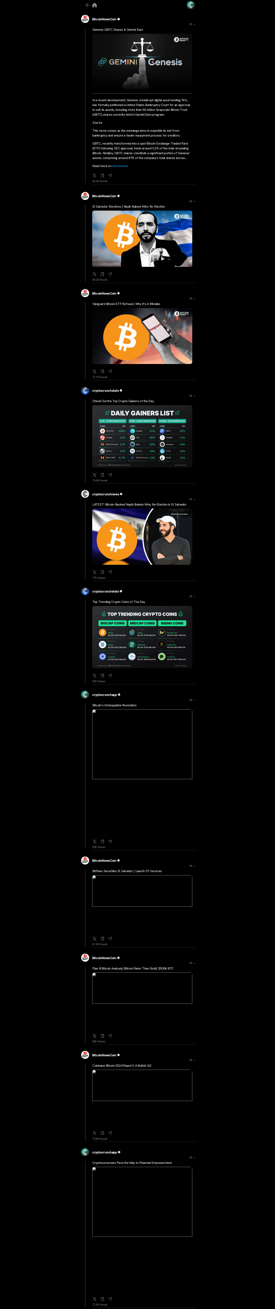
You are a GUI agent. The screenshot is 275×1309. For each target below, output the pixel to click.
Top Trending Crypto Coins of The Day (118, 602)
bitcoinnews (120, 166)
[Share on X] (95, 175)
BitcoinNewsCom (104, 19)
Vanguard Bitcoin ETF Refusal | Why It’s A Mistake (126, 304)
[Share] (110, 175)
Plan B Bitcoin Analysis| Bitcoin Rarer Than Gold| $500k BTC (133, 968)
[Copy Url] (102, 273)
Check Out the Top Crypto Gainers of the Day (123, 401)
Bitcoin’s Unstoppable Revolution (114, 705)
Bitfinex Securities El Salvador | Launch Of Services (127, 871)
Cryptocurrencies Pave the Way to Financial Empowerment (132, 1163)
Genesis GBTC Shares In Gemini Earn (117, 30)
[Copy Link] (102, 175)
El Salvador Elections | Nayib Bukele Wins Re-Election (128, 206)
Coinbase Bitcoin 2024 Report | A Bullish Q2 (121, 1065)
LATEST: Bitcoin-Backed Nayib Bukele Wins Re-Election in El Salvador (139, 504)
